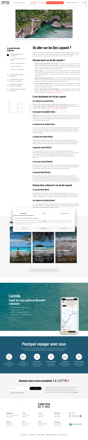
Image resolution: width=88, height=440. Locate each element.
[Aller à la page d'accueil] (6, 2)
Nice (23, 422)
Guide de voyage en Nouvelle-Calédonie (38, 39)
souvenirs (61, 131)
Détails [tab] (44, 213)
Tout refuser (24, 228)
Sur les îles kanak (20, 253)
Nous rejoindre (31, 434)
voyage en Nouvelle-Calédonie (59, 108)
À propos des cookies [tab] (64, 213)
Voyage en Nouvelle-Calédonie (21, 39)
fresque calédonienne (57, 92)
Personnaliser (43, 228)
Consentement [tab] (23, 213)
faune (66, 176)
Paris (40, 422)
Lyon (39, 413)
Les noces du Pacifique (43, 251)
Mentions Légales (40, 434)
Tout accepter (64, 228)
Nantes (8, 422)
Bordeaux (9, 413)
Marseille (57, 413)
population (54, 70)
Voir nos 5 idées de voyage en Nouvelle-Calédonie (44, 270)
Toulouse (57, 422)
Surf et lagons (65, 253)
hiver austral (68, 63)
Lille (23, 413)
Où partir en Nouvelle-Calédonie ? (54, 39)
